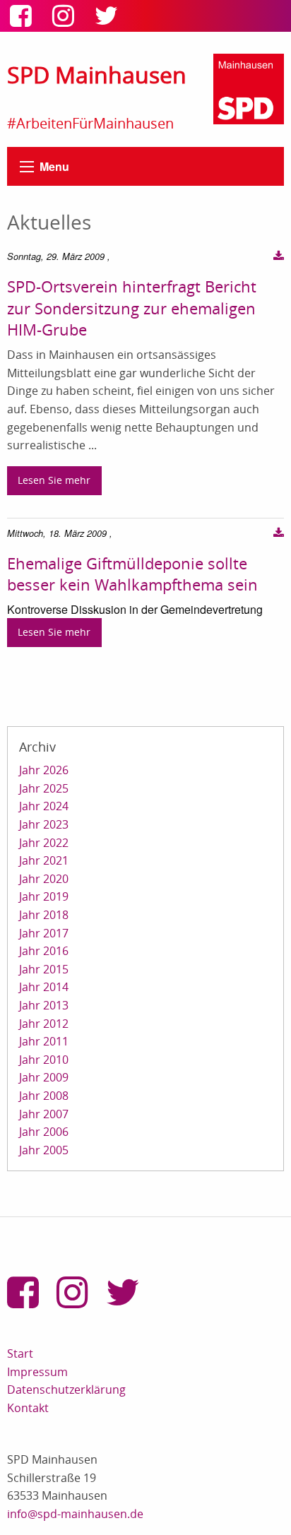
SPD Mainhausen (96, 74)
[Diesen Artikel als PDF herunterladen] (278, 256)
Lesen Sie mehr (54, 480)
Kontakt (28, 1408)
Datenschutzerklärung (66, 1389)
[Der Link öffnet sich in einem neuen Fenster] (24, 20)
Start (20, 1353)
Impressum (37, 1372)
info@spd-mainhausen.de (75, 1514)
